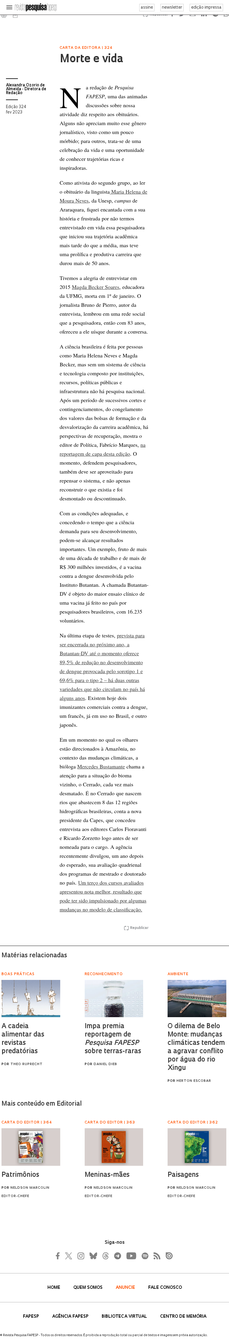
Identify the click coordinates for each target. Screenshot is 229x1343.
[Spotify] (144, 1255)
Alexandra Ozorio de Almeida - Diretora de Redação (26, 89)
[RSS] (155, 1255)
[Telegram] (117, 1255)
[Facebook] (59, 1255)
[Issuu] (167, 1255)
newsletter (172, 7)
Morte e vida (91, 59)
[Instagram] (80, 1255)
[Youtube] (131, 1255)
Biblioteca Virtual (125, 1316)
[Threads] (105, 1255)
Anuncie (126, 1288)
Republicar (139, 928)
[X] (68, 1255)
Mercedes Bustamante (101, 766)
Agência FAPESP (71, 1316)
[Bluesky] (92, 1255)
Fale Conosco (165, 1288)
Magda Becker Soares (95, 286)
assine (147, 7)
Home (54, 1288)
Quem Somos (88, 1288)
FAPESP (31, 1316)
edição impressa (206, 7)
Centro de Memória (183, 1316)
